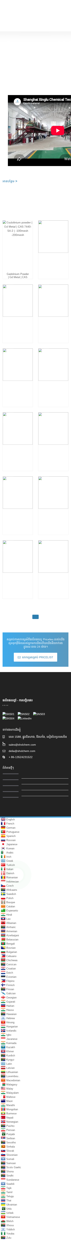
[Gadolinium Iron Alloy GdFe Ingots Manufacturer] (53, 310)
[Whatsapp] (17, 875)
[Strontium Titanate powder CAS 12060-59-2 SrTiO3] (53, 502)
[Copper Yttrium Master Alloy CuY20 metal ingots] (18, 438)
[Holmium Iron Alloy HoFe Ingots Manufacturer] (18, 310)
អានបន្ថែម (10, 181)
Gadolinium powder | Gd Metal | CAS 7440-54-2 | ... (18, 277)
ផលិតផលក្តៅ (9, 700)
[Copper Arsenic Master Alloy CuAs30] (53, 566)
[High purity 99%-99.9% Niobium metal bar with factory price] (53, 438)
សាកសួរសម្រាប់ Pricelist (37, 657)
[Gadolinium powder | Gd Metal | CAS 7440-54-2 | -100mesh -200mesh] (18, 246)
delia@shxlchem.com (22, 751)
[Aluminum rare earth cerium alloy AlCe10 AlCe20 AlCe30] (18, 502)
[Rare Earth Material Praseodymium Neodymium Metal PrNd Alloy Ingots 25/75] (53, 374)
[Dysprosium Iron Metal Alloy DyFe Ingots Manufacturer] (18, 374)
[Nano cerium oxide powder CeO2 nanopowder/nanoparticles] (18, 566)
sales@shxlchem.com (22, 744)
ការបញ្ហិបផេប (26, 700)
